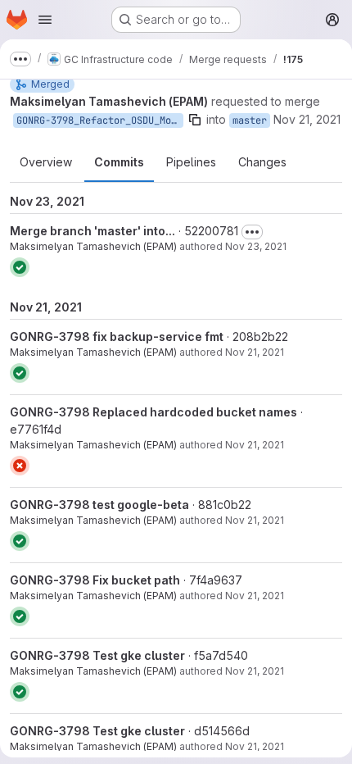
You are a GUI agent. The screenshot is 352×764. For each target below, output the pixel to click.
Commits (119, 162)
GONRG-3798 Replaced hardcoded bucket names (153, 412)
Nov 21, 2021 (307, 119)
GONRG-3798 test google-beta (99, 505)
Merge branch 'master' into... (92, 231)
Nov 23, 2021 (256, 246)
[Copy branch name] (195, 120)
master (249, 120)
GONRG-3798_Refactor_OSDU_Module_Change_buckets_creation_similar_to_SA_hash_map (99, 120)
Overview (46, 162)
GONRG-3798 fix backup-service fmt (116, 336)
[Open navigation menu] (45, 20)
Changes (262, 162)
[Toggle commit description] (252, 232)
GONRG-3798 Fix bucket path (95, 580)
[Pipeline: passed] (19, 267)
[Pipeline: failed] (19, 465)
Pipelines (191, 162)
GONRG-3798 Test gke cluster (97, 655)
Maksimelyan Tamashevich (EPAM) (93, 246)
